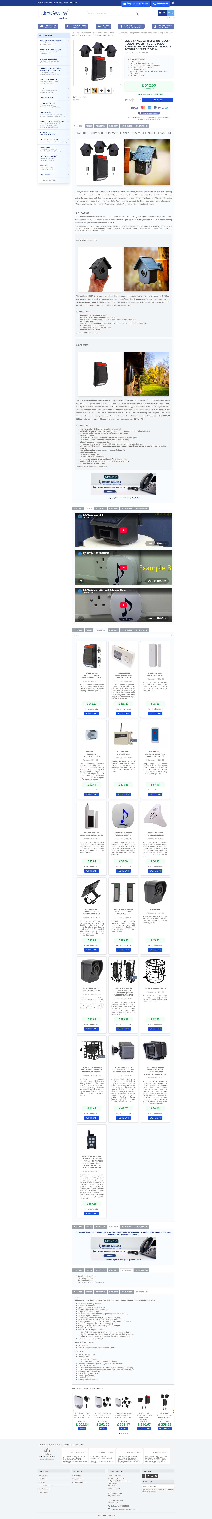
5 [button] (127, 1433)
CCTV (48, 90)
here (100, 333)
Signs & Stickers (47, 98)
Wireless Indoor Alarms (50, 52)
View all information (91, 709)
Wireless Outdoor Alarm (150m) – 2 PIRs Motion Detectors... (102, 1415)
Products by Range (48, 158)
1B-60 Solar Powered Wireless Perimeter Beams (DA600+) (123, 911)
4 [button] (125, 1433)
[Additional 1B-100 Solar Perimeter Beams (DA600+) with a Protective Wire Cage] (123, 971)
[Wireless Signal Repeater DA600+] (123, 735)
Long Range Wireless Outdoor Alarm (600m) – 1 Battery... (144, 1416)
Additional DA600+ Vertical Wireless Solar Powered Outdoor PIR (123, 1069)
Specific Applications (53, 141)
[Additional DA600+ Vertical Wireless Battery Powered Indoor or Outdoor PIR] (155, 1050)
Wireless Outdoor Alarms (51, 42)
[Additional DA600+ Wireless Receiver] (123, 815)
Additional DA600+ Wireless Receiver (123, 834)
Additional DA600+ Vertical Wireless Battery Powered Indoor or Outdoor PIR (155, 1070)
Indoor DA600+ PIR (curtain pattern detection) (91, 754)
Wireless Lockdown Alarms (52, 124)
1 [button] (119, 1433)
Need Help (43, 1479)
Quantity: (128, 100)
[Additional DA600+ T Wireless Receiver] (155, 815)
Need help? (113, 126)
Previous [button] (73, 1411)
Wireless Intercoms (49, 81)
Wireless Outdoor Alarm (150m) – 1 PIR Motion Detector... (82, 1415)
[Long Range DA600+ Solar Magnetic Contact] (91, 815)
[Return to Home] (73, 32)
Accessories (100, 126)
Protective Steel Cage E (155, 988)
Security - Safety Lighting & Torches (48, 133)
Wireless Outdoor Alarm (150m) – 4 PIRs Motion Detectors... (123, 1415)
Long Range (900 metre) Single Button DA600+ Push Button (155, 754)
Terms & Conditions (46, 1486)
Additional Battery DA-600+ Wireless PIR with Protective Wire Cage (91, 1069)
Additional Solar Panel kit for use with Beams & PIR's (91, 911)
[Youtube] (152, 1476)
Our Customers (44, 1489)
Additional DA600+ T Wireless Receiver (155, 834)
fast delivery (158, 94)
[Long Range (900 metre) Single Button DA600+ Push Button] (155, 735)
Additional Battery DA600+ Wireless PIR (92, 989)
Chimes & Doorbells (49, 61)
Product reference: (131, 53)
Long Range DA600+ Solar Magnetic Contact (91, 834)
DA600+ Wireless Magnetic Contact (155, 674)
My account (78, 1471)
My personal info (80, 1482)
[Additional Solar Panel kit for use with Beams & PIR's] (91, 892)
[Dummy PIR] (155, 892)
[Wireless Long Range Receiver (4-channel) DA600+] (123, 656)
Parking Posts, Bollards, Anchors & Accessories (50, 71)
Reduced (47, 167)
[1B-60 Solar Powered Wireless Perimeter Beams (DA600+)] (123, 892)
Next (113, 91)
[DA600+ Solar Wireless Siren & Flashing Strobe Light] (91, 656)
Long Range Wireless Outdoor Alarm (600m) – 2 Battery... (165, 1416)
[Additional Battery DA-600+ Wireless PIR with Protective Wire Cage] (91, 1050)
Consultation (43, 1492)
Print (77, 100)
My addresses (79, 1479)
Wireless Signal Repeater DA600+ (123, 753)
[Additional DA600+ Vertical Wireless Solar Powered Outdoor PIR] (123, 1050)
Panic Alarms (52, 114)
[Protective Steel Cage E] (155, 971)
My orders (77, 1476)
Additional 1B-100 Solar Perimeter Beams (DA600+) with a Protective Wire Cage (123, 991)
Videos (89, 126)
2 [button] (121, 1433)
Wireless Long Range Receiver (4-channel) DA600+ (123, 675)
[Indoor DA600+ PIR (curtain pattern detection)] (91, 735)
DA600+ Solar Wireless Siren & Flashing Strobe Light (91, 675)
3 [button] (123, 1433)
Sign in (171, 18)
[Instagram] (156, 1476)
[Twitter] (148, 1476)
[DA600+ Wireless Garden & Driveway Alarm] (87, 91)
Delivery (42, 1482)
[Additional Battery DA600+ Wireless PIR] (91, 971)
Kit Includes (127, 126)
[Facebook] (143, 1476)
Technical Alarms (50, 105)
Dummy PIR (155, 909)
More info (78, 126)
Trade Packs (45, 175)
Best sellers (43, 1476)
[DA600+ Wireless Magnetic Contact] (155, 656)
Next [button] (173, 1411)
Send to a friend (82, 97)
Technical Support (48, 180)
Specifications (142, 126)
